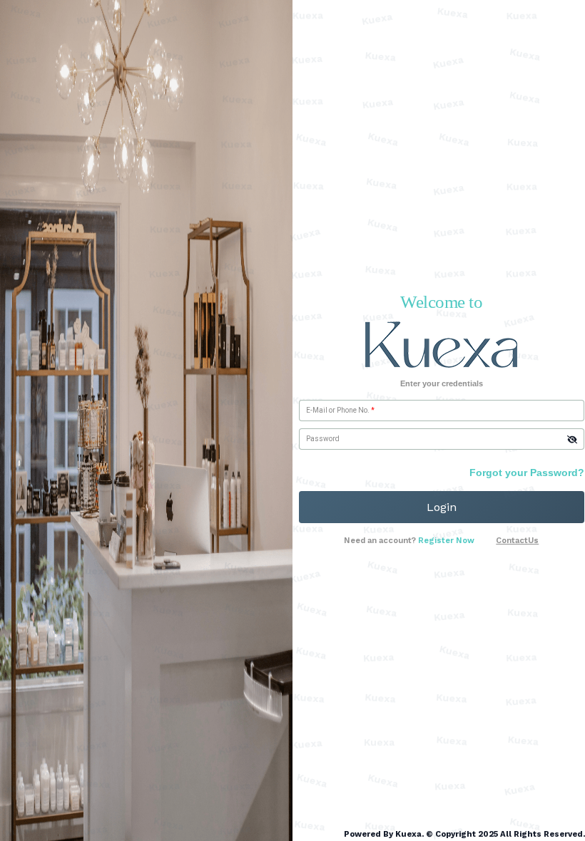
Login (442, 507)
